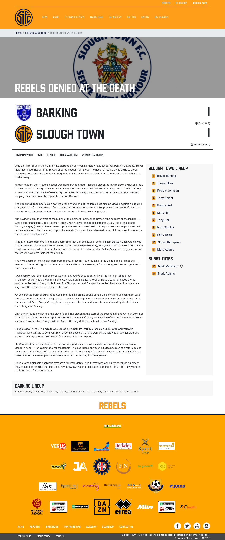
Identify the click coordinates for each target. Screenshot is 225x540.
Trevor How (165, 183)
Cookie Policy (43, 536)
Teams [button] (56, 17)
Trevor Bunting (166, 176)
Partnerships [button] (162, 17)
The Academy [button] (115, 17)
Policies (60, 536)
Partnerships (72, 526)
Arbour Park (200, 3)
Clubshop (181, 3)
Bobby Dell (164, 205)
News (44, 17)
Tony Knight (165, 198)
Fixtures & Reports (75, 17)
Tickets (166, 3)
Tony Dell (163, 220)
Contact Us (126, 526)
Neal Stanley (165, 227)
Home (18, 33)
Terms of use (24, 536)
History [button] (145, 17)
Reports (35, 526)
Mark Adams (165, 249)
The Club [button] (131, 17)
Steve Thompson (169, 242)
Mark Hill (163, 212)
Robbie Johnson (168, 190)
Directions (52, 526)
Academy (91, 526)
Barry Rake (164, 235)
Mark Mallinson (168, 266)
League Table (96, 17)
